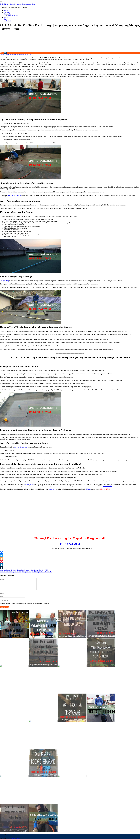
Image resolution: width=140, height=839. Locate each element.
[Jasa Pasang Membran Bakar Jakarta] (43, 666)
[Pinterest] (70, 561)
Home (6, 10)
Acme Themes (16, 838)
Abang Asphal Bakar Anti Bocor (10, 54)
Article (6, 17)
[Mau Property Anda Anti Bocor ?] (72, 776)
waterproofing (29, 484)
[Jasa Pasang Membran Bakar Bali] (72, 637)
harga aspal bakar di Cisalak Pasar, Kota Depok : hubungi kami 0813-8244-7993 (24, 570)
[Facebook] (70, 552)
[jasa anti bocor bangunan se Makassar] (43, 831)
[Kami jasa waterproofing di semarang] (72, 721)
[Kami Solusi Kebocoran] (72, 666)
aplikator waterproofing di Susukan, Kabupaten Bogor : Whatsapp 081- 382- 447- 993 (26, 572)
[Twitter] (70, 555)
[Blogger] (70, 558)
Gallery (6, 19)
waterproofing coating (14, 195)
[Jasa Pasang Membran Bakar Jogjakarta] (43, 721)
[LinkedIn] (70, 564)
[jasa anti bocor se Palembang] (14, 831)
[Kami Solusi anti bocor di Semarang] (43, 776)
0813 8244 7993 (70, 544)
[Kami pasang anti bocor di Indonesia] (101, 776)
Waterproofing (4, 281)
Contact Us (7, 21)
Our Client (7, 12)
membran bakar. (107, 486)
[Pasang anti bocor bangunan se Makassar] (101, 721)
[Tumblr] (70, 567)
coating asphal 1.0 (25, 54)
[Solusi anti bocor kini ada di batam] (14, 776)
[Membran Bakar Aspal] (43, 637)
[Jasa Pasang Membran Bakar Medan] (101, 637)
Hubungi (88, 489)
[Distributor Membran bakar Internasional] (14, 637)
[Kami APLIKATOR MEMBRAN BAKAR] (101, 666)
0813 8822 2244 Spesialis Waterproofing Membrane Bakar (17, 4)
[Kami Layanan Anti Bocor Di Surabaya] (14, 721)
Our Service (7, 14)
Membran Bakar (12, 15)
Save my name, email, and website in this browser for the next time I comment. (26, 603)
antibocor (51, 489)
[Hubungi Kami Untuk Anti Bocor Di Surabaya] (14, 666)
